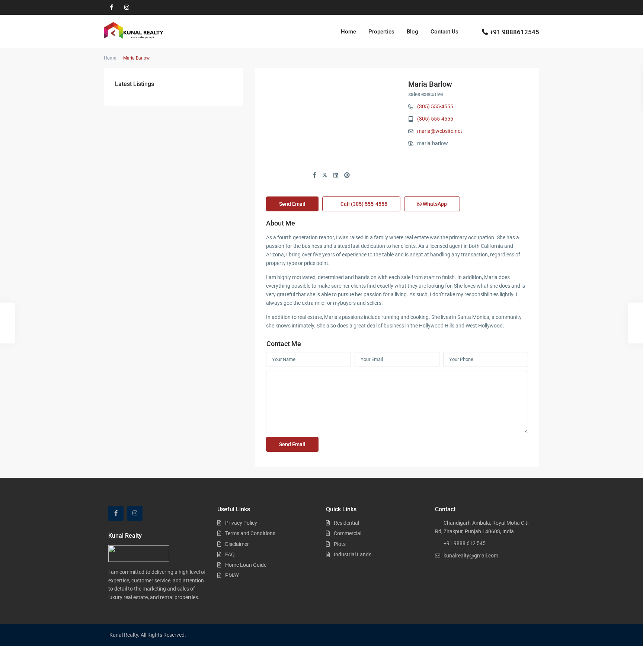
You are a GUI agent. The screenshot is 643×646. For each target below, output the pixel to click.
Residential (346, 523)
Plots (340, 544)
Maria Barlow (430, 84)
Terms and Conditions (250, 533)
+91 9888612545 (514, 32)
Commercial (347, 533)
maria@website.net (439, 131)
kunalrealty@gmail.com (471, 556)
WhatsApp (434, 204)
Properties (381, 31)
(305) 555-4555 (435, 106)
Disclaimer (237, 544)
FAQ (230, 554)
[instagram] (126, 7)
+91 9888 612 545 (465, 543)
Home (348, 31)
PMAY (232, 575)
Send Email (292, 204)
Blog (412, 31)
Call (363, 204)
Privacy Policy (241, 523)
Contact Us (444, 31)
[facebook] (111, 7)
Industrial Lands (352, 554)
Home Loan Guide (245, 565)
